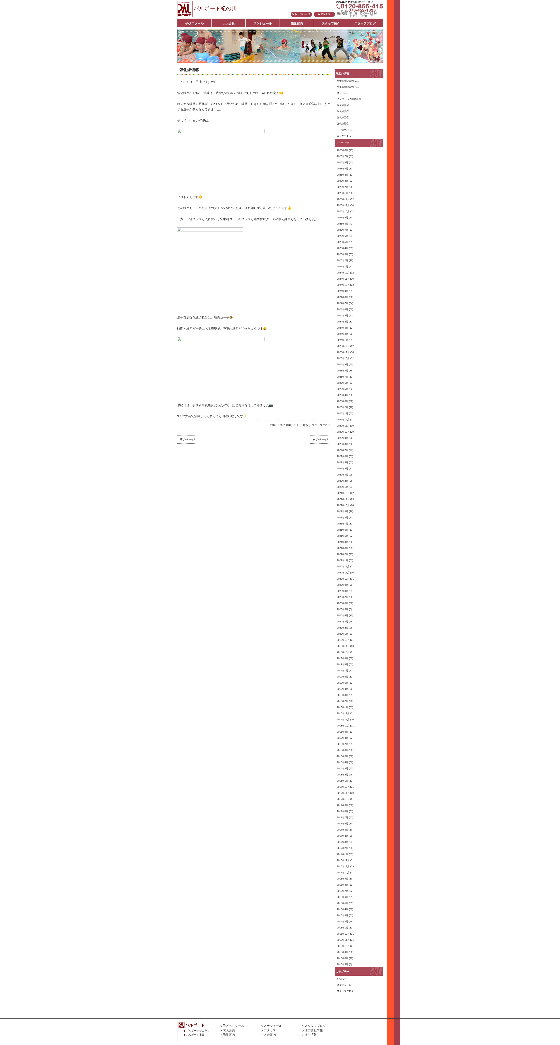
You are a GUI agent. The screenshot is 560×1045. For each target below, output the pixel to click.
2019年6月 (342, 676)
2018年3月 (342, 768)
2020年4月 (342, 615)
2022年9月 (342, 438)
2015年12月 (343, 933)
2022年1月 (342, 487)
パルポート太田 (195, 1034)
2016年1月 (342, 927)
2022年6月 (342, 456)
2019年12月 (343, 640)
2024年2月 (342, 334)
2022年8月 (342, 444)
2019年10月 (343, 652)
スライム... (342, 93)
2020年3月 (342, 621)
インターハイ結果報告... (350, 99)
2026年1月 (342, 193)
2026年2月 (342, 187)
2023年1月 (342, 413)
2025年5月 (342, 242)
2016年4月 (342, 909)
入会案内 (270, 1034)
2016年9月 (342, 878)
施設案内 (297, 23)
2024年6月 (342, 309)
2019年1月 (342, 707)
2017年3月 (342, 842)
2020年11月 (343, 572)
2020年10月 (343, 578)
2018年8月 (342, 738)
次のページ (320, 439)
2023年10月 (343, 358)
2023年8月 (342, 370)
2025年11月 (343, 205)
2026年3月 (342, 180)
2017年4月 (342, 835)
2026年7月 (342, 156)
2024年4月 (342, 321)
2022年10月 (343, 431)
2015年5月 (342, 964)
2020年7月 (342, 597)
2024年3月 (342, 327)
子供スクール (194, 23)
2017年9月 (342, 805)
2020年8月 (342, 591)
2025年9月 (342, 217)
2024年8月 (342, 297)
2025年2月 (342, 260)
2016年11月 (343, 866)
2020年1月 (342, 633)
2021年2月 (342, 554)
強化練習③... (344, 111)
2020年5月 (342, 609)
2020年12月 (343, 566)
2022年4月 (342, 468)
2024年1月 (342, 340)
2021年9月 (342, 511)
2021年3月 (342, 548)
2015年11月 (343, 940)
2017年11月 (343, 793)
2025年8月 (342, 223)
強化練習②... (344, 117)
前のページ (187, 439)
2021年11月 (343, 499)
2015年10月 (343, 946)
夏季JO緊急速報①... (348, 86)
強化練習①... (344, 123)
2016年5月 (342, 903)
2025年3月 (342, 254)
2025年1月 (342, 266)
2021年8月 (342, 517)
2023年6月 (342, 382)
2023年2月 (342, 407)
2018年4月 (342, 762)
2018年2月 (342, 774)
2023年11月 (343, 352)
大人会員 (228, 23)
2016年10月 (343, 872)
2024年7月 (342, 303)
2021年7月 (342, 523)
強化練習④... (344, 105)
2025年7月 (342, 229)
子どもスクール (233, 1026)
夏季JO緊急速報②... (348, 80)
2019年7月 (342, 670)
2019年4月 (342, 689)
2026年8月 (342, 150)
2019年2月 (342, 701)
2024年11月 (343, 278)
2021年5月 (342, 536)
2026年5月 (342, 168)
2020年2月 (342, 627)
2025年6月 (342, 236)
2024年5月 (342, 315)
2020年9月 (342, 584)
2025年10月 (343, 211)
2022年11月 (343, 425)
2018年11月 (343, 719)
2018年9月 (342, 731)
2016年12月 (343, 860)
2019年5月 (342, 682)
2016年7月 (342, 891)
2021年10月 (343, 505)
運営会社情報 (313, 1030)
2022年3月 (342, 474)
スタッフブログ (365, 23)
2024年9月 (342, 291)
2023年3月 (342, 401)
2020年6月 (342, 603)
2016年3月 (342, 915)
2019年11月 (343, 646)
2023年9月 (342, 364)
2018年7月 (342, 744)
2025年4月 (342, 248)
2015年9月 (342, 952)
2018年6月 (342, 750)
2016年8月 (342, 884)
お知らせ (305, 425)
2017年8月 (342, 811)
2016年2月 (342, 921)
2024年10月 (343, 285)
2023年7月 (342, 376)
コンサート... (344, 135)
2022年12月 (343, 419)
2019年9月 (342, 658)
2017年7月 (342, 817)
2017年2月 (342, 848)
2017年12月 (343, 786)
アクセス (270, 1030)
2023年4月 (342, 395)
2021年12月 (343, 493)
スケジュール (263, 23)
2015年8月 (342, 958)
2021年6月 (342, 529)
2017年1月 (342, 854)
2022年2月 (342, 480)
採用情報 (310, 1034)
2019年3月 (342, 695)
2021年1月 (342, 560)
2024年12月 (343, 272)
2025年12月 (343, 199)
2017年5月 (342, 829)
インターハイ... (345, 129)
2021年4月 (342, 542)
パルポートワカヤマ (198, 1030)
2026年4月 (342, 174)
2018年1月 (342, 780)
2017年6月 (342, 823)
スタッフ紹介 (331, 23)
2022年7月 (342, 450)
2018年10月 (343, 725)
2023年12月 (343, 346)
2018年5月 (342, 756)
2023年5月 (342, 389)
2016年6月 (342, 897)
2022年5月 (342, 462)
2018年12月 (343, 713)
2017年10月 (343, 799)
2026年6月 (342, 162)
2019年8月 (342, 664)
